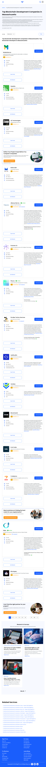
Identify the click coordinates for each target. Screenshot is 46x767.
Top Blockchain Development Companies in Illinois (13, 726)
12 (34, 617)
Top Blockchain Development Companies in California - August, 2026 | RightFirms (18, 711)
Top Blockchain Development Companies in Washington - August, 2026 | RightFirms (19, 713)
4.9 (11, 206)
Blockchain (27, 645)
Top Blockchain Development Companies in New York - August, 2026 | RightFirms (18, 709)
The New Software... (28, 756)
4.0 (11, 89)
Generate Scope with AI (9, 160)
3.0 (11, 416)
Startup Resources (27, 744)
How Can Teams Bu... (28, 755)
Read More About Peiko (32, 549)
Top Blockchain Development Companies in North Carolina (14, 724)
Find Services (26, 741)
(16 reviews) (22, 284)
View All (22, 691)
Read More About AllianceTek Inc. (33, 223)
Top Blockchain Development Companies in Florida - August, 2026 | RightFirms (18, 707)
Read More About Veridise (29, 394)
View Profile (12, 74)
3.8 (11, 321)
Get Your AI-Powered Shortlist (10, 517)
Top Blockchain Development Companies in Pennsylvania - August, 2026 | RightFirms (19, 718)
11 (31, 617)
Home (3, 7)
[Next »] (37, 617)
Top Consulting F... (27, 753)
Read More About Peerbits (32, 104)
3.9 (4, 57)
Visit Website (12, 79)
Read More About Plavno (29, 296)
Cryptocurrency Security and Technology (12, 645)
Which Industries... (27, 758)
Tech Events (4, 760)
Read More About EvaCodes (36, 458)
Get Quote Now (39, 51)
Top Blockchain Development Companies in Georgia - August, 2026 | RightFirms (18, 716)
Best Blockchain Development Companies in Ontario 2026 (14, 732)
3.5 (11, 249)
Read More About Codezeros (33, 494)
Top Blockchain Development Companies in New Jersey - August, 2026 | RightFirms (19, 720)
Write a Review (27, 746)
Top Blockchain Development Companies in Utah (12, 728)
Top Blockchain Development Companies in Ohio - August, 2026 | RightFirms (18, 722)
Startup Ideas (26, 747)
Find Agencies (26, 742)
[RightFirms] (22, 2)
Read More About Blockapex (32, 588)
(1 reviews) (21, 321)
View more (26, 760)
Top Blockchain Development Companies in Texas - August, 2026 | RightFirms (18, 705)
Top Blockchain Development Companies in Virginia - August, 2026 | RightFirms (18, 715)
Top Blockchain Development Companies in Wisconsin (13, 730)
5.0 (4, 534)
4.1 (11, 171)
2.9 (11, 124)
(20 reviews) (22, 206)
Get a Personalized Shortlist (10, 612)
